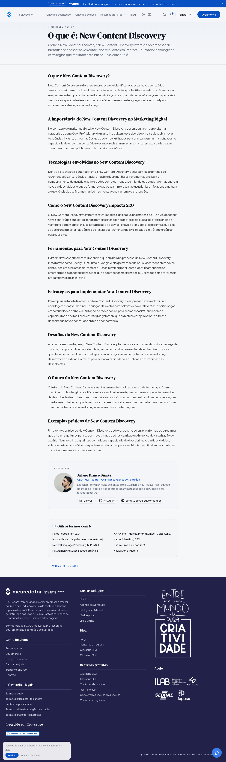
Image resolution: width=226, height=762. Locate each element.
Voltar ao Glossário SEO (65, 566)
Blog (133, 14)
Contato (11, 674)
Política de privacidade (19, 704)
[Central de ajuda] (143, 14)
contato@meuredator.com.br (143, 500)
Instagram (109, 500)
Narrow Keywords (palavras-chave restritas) (77, 539)
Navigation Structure (126, 550)
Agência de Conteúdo (92, 604)
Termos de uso (14, 693)
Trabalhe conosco (16, 669)
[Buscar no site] (164, 14)
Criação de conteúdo (58, 14)
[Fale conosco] (150, 14)
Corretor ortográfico (92, 700)
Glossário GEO (88, 655)
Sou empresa (13, 653)
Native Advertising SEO (127, 539)
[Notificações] (171, 14)
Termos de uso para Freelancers (24, 698)
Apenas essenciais (31, 755)
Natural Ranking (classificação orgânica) (75, 550)
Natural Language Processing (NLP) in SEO (76, 544)
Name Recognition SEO (66, 533)
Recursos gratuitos (111, 14)
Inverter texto (88, 689)
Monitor (84, 599)
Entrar (183, 14)
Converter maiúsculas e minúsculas (100, 694)
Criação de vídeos (85, 14)
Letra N (70, 26)
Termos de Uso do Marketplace (23, 714)
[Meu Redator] (9, 14)
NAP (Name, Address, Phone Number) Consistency (142, 533)
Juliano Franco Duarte (94, 475)
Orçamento (209, 14)
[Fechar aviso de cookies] (66, 746)
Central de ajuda (15, 664)
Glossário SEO (55, 26)
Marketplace (87, 615)
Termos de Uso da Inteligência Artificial (28, 709)
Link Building (87, 620)
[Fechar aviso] (222, 3)
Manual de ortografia (92, 644)
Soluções (24, 14)
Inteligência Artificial (91, 610)
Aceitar (12, 755)
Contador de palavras (92, 684)
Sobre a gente (14, 648)
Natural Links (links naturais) (129, 544)
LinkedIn (88, 500)
